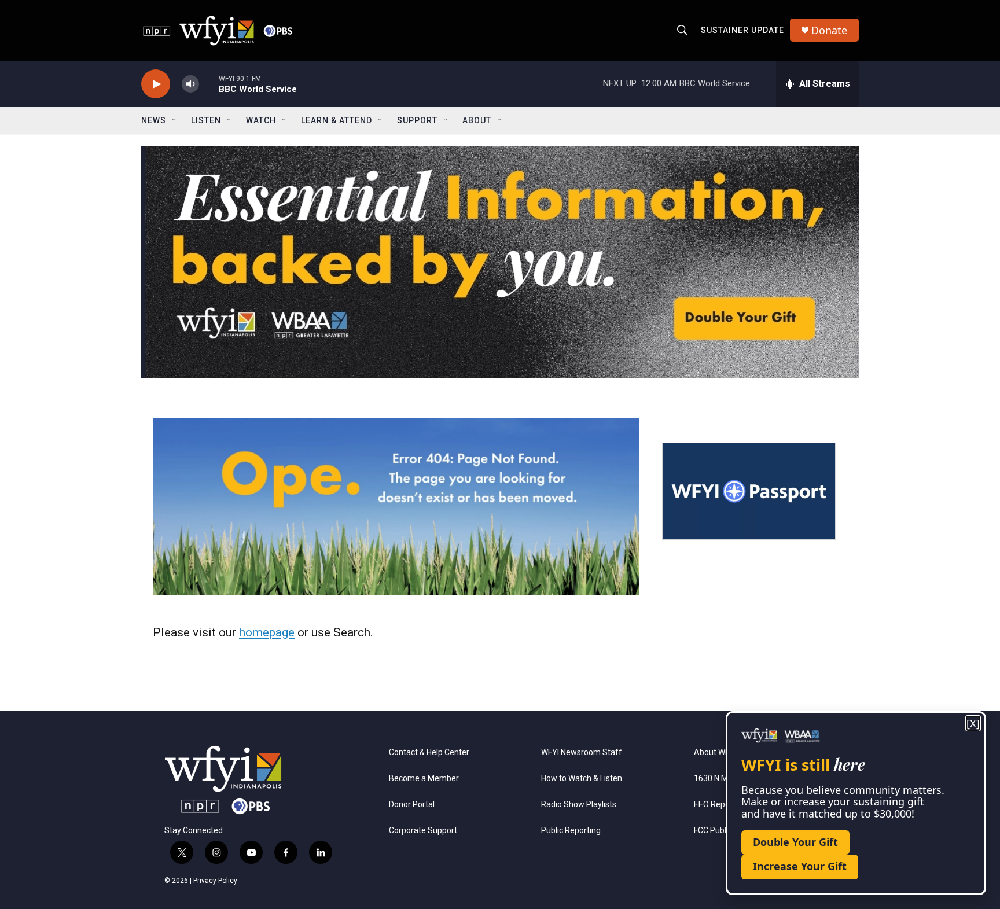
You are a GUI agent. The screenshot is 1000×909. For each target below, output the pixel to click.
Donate (829, 30)
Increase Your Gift (800, 866)
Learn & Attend (336, 120)
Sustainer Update (742, 30)
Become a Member (424, 778)
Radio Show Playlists (578, 804)
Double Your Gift (795, 842)
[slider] (209, 84)
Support (417, 120)
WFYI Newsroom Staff (581, 752)
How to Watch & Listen (581, 778)
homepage (267, 632)
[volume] (190, 84)
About (476, 120)
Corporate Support (423, 830)
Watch (261, 120)
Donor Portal (412, 804)
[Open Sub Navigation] (174, 120)
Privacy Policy (215, 881)
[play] (155, 84)
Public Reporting (571, 830)
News (153, 120)
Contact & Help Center (429, 752)
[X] (973, 723)
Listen (206, 120)
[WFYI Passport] (749, 491)
